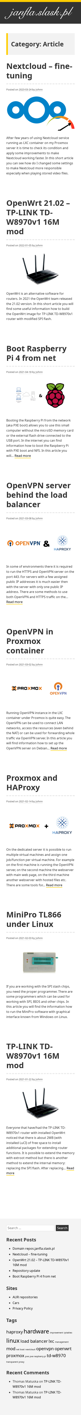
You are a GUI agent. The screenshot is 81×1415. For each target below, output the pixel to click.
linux (13, 1340)
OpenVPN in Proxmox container (29, 641)
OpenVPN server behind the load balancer (38, 495)
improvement (56, 1332)
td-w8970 (56, 1355)
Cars (16, 1303)
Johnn (39, 89)
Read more (23, 455)
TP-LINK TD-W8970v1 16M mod (33, 1056)
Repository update (26, 1270)
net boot (20, 1349)
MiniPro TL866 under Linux (33, 919)
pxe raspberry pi (38, 1356)
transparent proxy (15, 1361)
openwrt (63, 1348)
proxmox (15, 1355)
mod (10, 1348)
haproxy (14, 1332)
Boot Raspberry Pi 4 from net (36, 353)
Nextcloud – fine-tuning (39, 70)
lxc (51, 1341)
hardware (36, 1331)
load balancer (34, 1341)
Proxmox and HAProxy (31, 782)
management (62, 1342)
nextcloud (30, 1349)
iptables (68, 1332)
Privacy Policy (23, 1308)
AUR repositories (25, 1297)
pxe (27, 1356)
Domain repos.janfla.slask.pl (34, 1248)
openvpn (45, 1348)
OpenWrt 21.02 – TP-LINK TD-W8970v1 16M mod (38, 217)
